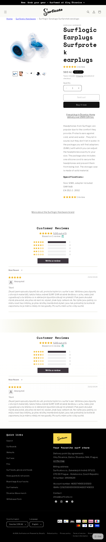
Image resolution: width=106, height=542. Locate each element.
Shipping (79, 76)
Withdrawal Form (14, 499)
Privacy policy (65, 533)
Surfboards (11, 446)
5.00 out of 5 (60, 233)
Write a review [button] (52, 261)
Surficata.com (24, 533)
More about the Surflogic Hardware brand (53, 212)
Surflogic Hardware (26, 19)
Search (9, 441)
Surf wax (10, 458)
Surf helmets (12, 487)
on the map (59, 461)
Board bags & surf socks (17, 481)
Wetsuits (10, 452)
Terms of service (79, 533)
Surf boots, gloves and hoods (19, 470)
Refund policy (52, 533)
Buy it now (81, 105)
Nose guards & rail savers (17, 476)
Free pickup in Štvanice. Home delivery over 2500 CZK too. (80, 115)
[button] (5, 12)
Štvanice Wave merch (16, 493)
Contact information (80, 536)
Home (9, 19)
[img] (15, 277)
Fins (8, 464)
